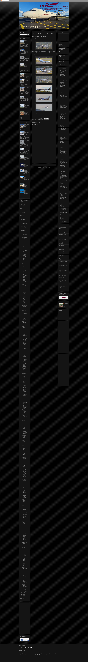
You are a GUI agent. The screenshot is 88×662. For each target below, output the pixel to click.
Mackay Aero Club (62, 255)
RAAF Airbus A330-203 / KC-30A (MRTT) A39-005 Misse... (24, 375)
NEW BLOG (62, 218)
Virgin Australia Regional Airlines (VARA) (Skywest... (24, 364)
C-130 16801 (62, 71)
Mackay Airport (61, 59)
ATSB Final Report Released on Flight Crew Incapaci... (24, 486)
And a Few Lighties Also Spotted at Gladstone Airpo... (24, 245)
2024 (22, 205)
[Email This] (44, 118)
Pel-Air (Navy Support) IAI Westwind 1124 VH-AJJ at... (24, 339)
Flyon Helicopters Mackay (63, 261)
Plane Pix (61, 125)
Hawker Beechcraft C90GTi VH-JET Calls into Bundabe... (24, 507)
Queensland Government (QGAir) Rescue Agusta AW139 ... (24, 563)
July (23, 226)
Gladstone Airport (61, 61)
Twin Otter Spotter (63, 175)
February (23, 591)
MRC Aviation (62, 161)
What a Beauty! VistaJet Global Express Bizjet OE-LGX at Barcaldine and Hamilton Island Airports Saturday (24, 179)
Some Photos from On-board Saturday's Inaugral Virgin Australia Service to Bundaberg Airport (24, 52)
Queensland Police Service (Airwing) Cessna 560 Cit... (24, 401)
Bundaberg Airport (62, 277)
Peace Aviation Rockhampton (61, 246)
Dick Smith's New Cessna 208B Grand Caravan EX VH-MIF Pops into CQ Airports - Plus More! (24, 172)
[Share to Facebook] (47, 118)
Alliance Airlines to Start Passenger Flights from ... (24, 581)
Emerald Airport (61, 283)
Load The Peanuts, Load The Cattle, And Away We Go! (63, 188)
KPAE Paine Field (63, 137)
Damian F (66, 303)
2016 (22, 216)
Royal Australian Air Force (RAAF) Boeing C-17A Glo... (24, 496)
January (23, 592)
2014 (22, 594)
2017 (22, 215)
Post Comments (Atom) (46, 167)
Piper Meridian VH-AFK (63, 162)
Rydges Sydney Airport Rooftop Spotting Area (62, 289)
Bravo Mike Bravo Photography (63, 95)
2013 (22, 595)
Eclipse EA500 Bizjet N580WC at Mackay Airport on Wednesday (24, 186)
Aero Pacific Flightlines (62, 142)
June (23, 227)
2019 (22, 212)
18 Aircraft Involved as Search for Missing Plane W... (24, 385)
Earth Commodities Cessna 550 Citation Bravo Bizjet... (24, 275)
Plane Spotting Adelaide (62, 192)
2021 (22, 209)
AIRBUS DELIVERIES (63, 100)
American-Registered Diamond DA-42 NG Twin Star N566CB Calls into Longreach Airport (24, 75)
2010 (22, 599)
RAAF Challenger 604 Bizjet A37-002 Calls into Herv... (24, 286)
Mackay (47, 119)
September (24, 223)
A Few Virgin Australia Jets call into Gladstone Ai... (24, 529)
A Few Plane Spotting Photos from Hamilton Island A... (24, 427)
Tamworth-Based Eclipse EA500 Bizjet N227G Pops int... (24, 334)
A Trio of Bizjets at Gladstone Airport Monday (26, 165)
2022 (22, 208)
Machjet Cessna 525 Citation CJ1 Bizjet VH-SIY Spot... (24, 265)
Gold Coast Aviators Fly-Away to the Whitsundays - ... (24, 350)
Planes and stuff (63, 70)
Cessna (41, 119)
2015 (22, 218)
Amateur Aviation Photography (63, 198)
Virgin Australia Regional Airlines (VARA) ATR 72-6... (24, 307)
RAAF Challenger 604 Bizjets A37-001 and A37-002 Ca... (24, 344)
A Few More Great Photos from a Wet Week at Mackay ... (24, 554)
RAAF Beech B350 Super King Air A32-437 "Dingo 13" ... (24, 360)
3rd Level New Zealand (62, 86)
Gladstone (44, 119)
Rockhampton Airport (62, 239)
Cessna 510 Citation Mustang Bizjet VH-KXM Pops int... (24, 475)
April (23, 230)
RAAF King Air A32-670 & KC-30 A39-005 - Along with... (24, 442)
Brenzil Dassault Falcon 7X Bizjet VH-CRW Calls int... (24, 259)
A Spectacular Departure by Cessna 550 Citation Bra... (24, 250)
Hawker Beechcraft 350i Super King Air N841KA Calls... (24, 447)
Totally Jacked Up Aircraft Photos (63, 186)
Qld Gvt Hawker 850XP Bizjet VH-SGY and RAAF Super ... (24, 416)
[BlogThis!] (45, 118)
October (23, 222)
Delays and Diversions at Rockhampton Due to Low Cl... (24, 233)
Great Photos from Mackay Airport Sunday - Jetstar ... (24, 301)
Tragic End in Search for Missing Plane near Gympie (24, 381)
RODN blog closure (63, 147)
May (23, 229)
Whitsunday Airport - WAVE (63, 265)
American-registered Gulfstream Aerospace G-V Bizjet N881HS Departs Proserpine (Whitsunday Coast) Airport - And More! (24, 151)
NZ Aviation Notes (63, 208)
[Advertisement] (44, 155)
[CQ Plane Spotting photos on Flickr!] (63, 52)
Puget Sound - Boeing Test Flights (63, 170)
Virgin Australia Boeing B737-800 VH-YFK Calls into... (24, 411)
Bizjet (35, 119)
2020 (22, 211)
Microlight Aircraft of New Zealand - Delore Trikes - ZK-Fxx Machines (63, 81)
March (23, 589)
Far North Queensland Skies (63, 111)
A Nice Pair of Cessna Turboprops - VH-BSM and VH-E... (24, 254)
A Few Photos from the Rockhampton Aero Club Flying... (24, 292)
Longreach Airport (62, 232)
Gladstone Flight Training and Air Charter (63, 251)
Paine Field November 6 (63, 138)
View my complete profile (65, 306)
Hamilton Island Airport (62, 64)
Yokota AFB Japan (63, 133)
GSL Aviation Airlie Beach (63, 267)
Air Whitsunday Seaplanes (63, 268)
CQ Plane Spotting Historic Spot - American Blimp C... (24, 586)
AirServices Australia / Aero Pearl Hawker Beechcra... (24, 491)
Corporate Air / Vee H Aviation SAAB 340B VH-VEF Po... (24, 239)
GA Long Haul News (63, 221)
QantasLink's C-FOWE (63, 91)
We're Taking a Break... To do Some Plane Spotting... (24, 544)
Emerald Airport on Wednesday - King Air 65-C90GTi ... (24, 575)
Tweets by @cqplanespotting (62, 45)
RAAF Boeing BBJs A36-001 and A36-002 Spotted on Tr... (24, 459)
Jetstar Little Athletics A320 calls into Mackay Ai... (24, 539)
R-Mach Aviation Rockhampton (61, 243)
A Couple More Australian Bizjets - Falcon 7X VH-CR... (24, 396)
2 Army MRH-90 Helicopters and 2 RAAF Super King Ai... (24, 432)
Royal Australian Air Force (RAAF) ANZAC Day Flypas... (24, 328)
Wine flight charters (63, 209)
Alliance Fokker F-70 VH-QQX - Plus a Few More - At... (24, 323)
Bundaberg (38, 119)
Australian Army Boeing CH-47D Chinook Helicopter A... (24, 569)
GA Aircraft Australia (63, 128)
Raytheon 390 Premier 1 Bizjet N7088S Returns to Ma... (24, 318)
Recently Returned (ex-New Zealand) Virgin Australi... (24, 390)
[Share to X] (46, 118)
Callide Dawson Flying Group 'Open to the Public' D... (24, 523)
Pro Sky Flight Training (62, 275)
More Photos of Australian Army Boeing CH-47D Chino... (24, 465)
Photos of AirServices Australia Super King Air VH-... (24, 422)
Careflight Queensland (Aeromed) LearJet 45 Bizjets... (24, 549)
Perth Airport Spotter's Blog (62, 75)
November (24, 220)
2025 (22, 204)
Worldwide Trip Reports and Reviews (63, 151)
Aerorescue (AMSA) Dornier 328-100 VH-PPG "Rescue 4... (24, 406)
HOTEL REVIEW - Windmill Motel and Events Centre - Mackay (63, 153)
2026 (22, 202)
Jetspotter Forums (62, 284)
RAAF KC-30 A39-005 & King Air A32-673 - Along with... (24, 518)
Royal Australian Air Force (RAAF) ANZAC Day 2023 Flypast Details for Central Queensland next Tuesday (24, 107)
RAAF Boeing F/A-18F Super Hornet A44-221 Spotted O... (24, 312)
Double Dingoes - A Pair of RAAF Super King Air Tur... (24, 280)
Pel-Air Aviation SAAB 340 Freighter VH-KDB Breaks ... (24, 559)
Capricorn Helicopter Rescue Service (62, 230)
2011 (22, 598)
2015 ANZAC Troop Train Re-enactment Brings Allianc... (24, 369)
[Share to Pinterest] (48, 118)
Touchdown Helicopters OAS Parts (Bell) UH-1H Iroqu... (24, 270)
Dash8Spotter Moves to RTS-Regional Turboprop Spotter (63, 204)
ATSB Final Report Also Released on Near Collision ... (24, 481)
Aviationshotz (62, 165)
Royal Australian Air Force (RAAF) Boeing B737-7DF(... (24, 453)
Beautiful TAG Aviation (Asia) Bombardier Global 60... (24, 437)
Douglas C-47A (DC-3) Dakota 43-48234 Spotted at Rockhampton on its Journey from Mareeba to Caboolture (24, 82)
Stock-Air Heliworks (62, 247)
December (24, 219)
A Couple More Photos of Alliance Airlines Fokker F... (24, 296)
